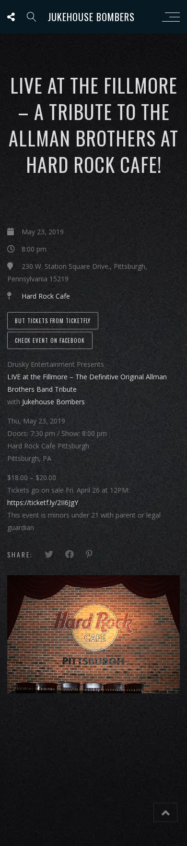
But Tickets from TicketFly (53, 321)
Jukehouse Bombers (91, 17)
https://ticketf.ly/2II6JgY (42, 502)
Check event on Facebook (50, 340)
